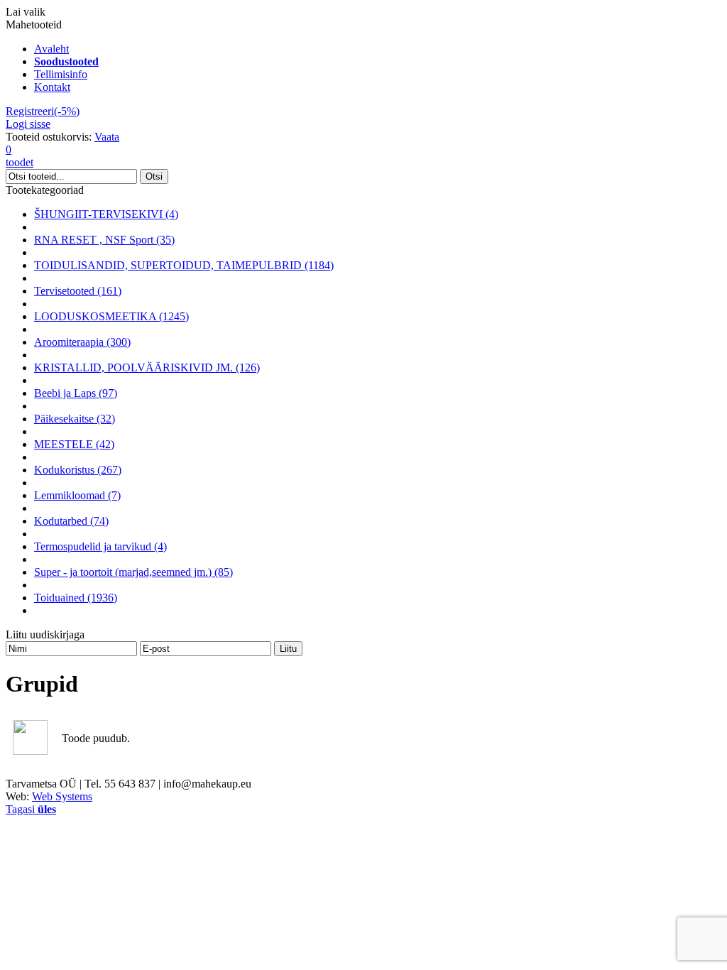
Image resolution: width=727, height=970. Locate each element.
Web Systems (62, 796)
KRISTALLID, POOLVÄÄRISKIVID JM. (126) (147, 367)
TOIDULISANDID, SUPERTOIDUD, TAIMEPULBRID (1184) (184, 265)
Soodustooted (66, 61)
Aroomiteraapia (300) (82, 342)
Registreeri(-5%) (43, 111)
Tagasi (31, 809)
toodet (19, 155)
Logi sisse (28, 124)
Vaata (106, 137)
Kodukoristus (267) (77, 470)
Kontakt (52, 87)
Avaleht (51, 49)
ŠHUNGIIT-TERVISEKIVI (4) (106, 214)
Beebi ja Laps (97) (75, 393)
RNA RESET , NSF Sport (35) (104, 240)
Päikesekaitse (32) (74, 419)
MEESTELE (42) (74, 444)
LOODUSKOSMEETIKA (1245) (111, 316)
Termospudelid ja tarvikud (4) (100, 546)
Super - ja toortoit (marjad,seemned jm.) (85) (133, 572)
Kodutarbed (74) (71, 521)
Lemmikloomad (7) (77, 495)
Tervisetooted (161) (77, 291)
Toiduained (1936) (75, 598)
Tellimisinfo (60, 74)
